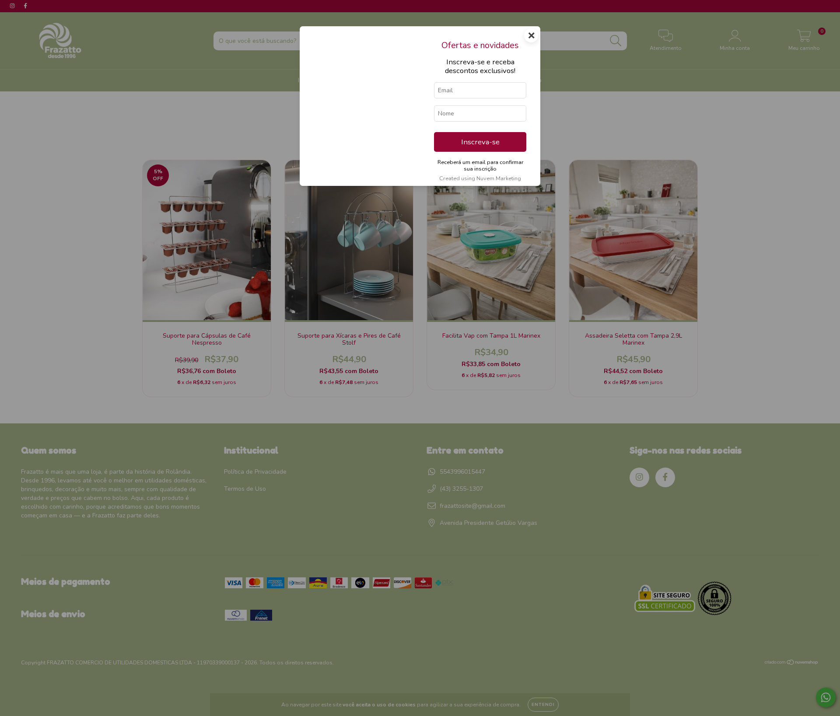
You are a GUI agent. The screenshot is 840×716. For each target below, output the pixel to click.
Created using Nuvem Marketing (480, 178)
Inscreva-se (480, 142)
